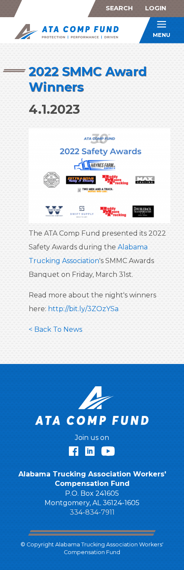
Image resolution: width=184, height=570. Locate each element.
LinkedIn (90, 451)
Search (119, 8)
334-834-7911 (92, 512)
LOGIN (155, 8)
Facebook (73, 451)
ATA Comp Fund (70, 31)
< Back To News (55, 329)
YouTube (108, 451)
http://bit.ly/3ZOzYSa (83, 309)
